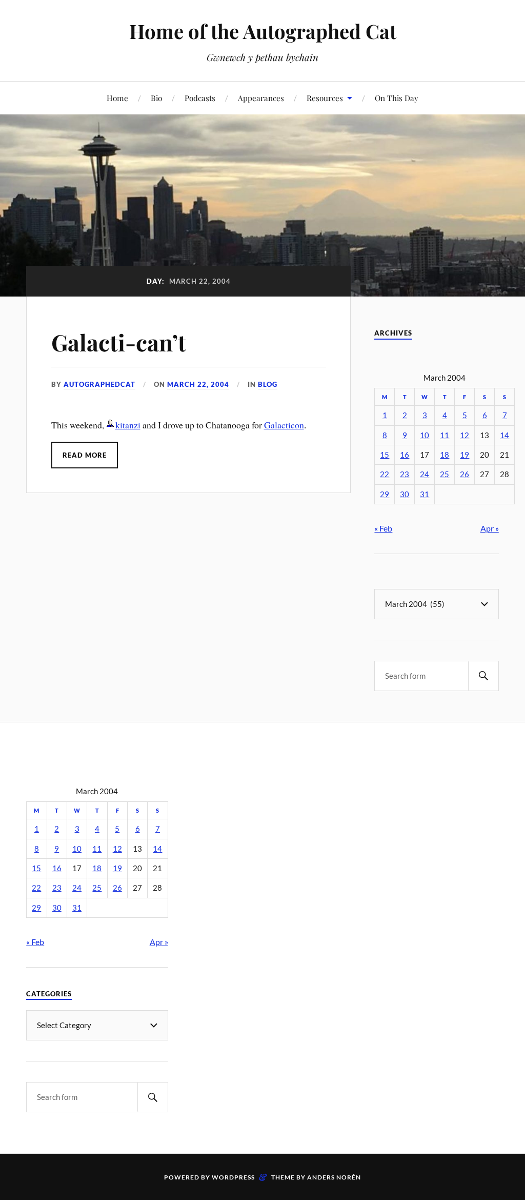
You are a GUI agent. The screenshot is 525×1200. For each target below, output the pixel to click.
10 (424, 435)
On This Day (396, 97)
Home (117, 97)
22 (384, 474)
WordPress (233, 1177)
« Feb (383, 528)
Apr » (489, 528)
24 (424, 474)
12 (464, 435)
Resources (325, 97)
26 (464, 474)
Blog (267, 384)
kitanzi (127, 425)
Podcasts (200, 97)
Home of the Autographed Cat (262, 31)
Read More (85, 455)
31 (424, 494)
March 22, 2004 (198, 384)
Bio (156, 97)
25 (444, 474)
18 (444, 454)
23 (404, 474)
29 (384, 494)
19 (464, 454)
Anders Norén (334, 1177)
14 (504, 435)
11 (444, 435)
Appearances (261, 97)
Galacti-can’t (118, 342)
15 (384, 454)
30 (404, 494)
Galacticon (284, 425)
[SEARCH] (483, 676)
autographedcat (99, 384)
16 (404, 454)
